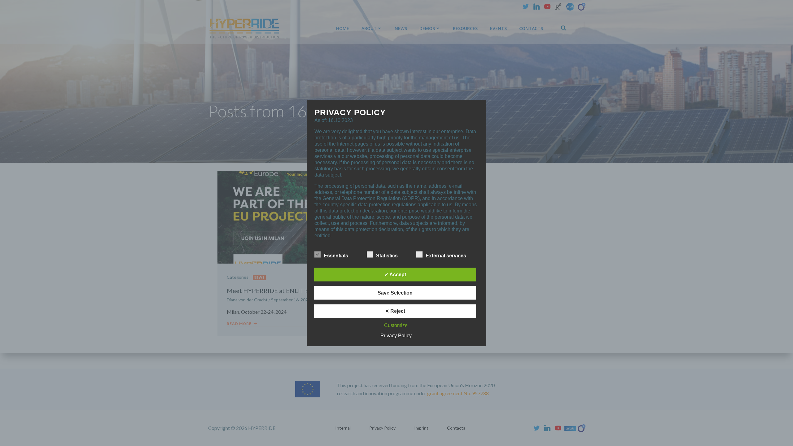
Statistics (387, 255)
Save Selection (395, 292)
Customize (396, 325)
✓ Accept (395, 274)
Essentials (336, 255)
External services (446, 255)
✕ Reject (395, 311)
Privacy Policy (396, 335)
